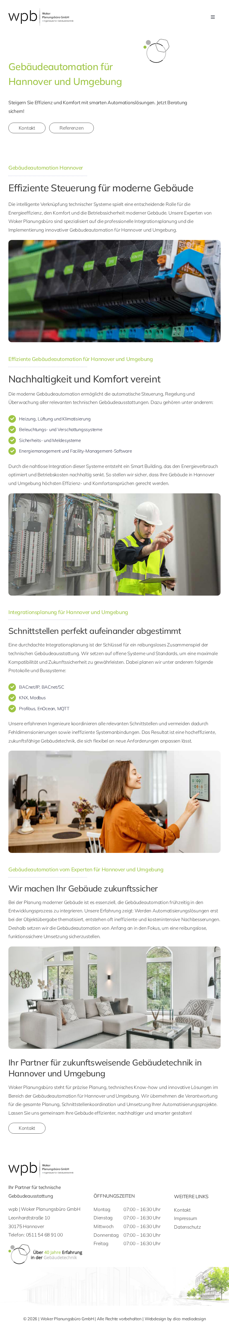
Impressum (185, 1218)
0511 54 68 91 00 (44, 1235)
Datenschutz (187, 1227)
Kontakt (182, 1210)
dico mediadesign (189, 1318)
